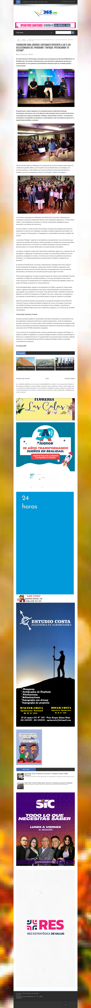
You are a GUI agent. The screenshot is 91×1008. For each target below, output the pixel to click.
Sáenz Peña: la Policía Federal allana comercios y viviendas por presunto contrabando (48, 783)
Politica (31, 54)
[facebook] (60, 2)
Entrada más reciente (23, 378)
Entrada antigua (70, 378)
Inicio (47, 378)
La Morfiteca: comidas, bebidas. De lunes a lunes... (35, 1)
